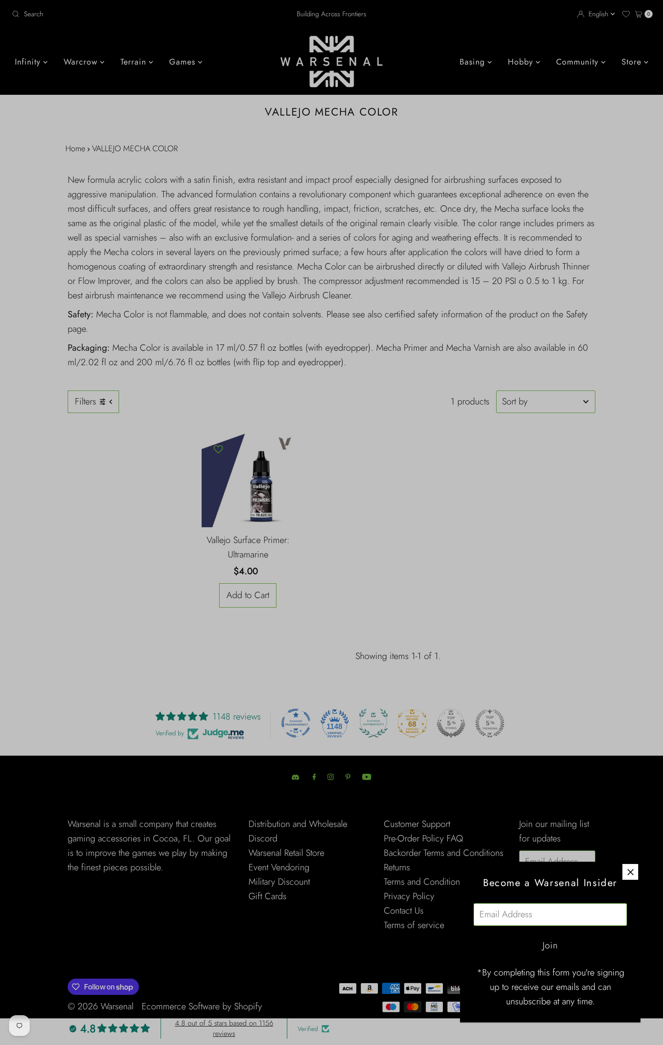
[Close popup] (630, 872)
